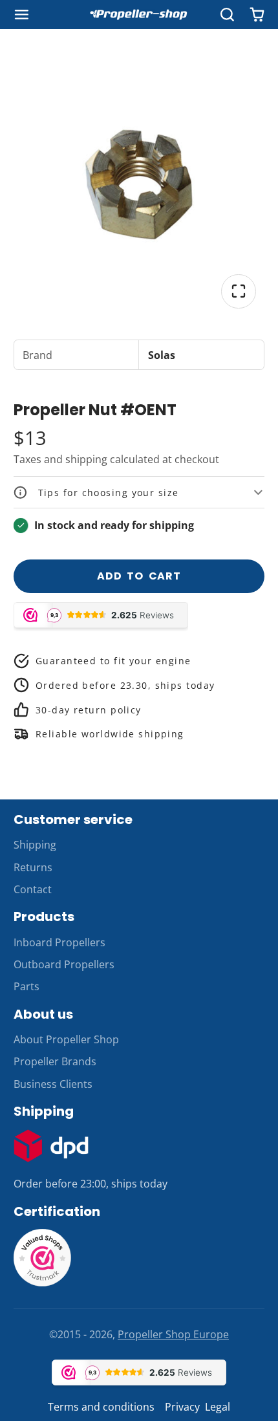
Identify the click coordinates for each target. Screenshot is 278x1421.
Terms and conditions (101, 1407)
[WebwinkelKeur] (43, 1283)
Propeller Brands (55, 1061)
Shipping (35, 845)
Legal (217, 1407)
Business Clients (53, 1084)
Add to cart (139, 576)
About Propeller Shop (66, 1039)
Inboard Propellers (59, 942)
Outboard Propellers (64, 964)
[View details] (51, 1146)
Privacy (182, 1407)
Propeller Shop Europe (173, 1334)
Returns (33, 867)
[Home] (139, 14)
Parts (26, 986)
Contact (33, 889)
